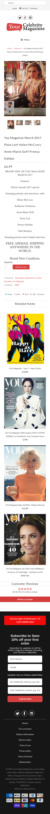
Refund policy (25, 762)
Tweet (10, 294)
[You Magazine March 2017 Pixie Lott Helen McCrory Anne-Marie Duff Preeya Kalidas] (25, 88)
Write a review (25, 599)
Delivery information (25, 734)
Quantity (8, 262)
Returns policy (25, 740)
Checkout (34, 8)
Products (17, 48)
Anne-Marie (20, 278)
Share (18, 294)
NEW (17, 285)
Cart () (25, 8)
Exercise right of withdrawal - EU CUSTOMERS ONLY (25, 620)
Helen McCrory (31, 278)
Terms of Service (25, 756)
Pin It (26, 294)
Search (25, 723)
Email (42, 294)
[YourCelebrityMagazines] (25, 28)
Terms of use (25, 745)
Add (34, 294)
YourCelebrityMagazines (23, 769)
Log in (14, 8)
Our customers (25, 729)
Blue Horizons (29, 789)
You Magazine (18, 281)
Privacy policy (25, 751)
